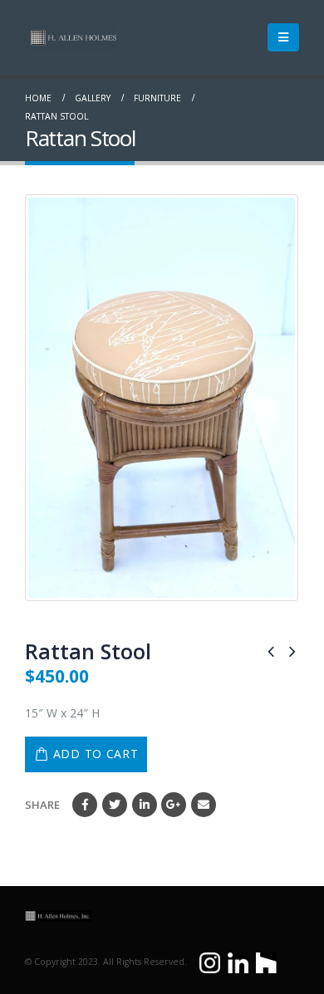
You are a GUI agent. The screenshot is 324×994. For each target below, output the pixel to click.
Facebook (84, 804)
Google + (173, 804)
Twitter (114, 804)
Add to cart (96, 753)
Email (203, 804)
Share (42, 804)
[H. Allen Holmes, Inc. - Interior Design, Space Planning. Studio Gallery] (70, 37)
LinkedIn (144, 804)
